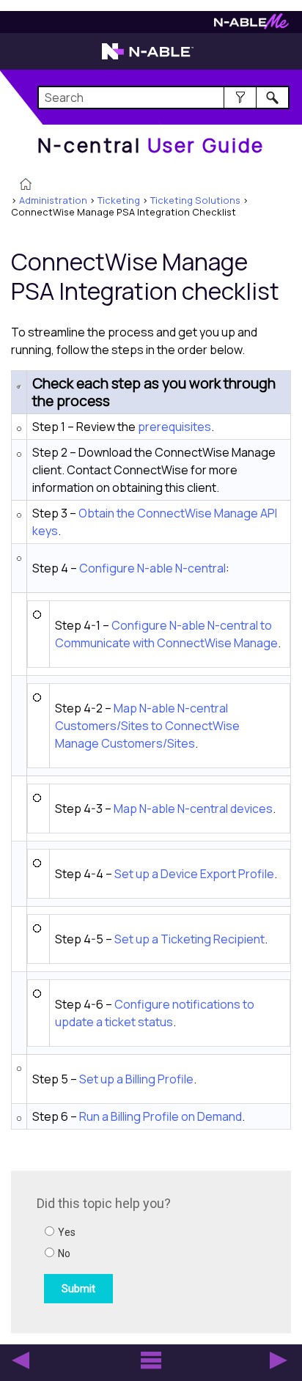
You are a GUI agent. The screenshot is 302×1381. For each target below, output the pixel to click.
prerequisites (174, 427)
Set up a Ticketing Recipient (189, 939)
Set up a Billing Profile (136, 1079)
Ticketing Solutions (195, 200)
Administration (53, 200)
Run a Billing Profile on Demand (160, 1116)
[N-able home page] (148, 58)
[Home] (26, 185)
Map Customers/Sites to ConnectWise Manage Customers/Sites (147, 725)
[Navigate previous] (21, 1360)
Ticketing (118, 200)
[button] (240, 97)
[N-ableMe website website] (251, 25)
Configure (152, 568)
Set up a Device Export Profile (194, 874)
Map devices (193, 808)
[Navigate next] (279, 1360)
